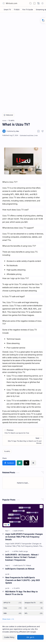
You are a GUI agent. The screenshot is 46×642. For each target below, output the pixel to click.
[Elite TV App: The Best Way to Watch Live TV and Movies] (23, 440)
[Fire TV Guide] (27, 9)
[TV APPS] (7, 451)
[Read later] (38, 131)
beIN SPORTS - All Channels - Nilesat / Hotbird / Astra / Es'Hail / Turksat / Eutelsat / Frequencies (22, 557)
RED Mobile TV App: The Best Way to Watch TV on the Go (21, 592)
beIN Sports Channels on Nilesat (19, 569)
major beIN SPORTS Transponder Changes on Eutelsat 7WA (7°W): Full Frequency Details (24, 537)
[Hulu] (12, 608)
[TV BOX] (16, 9)
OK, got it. (30, 637)
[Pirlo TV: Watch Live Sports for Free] (23, 431)
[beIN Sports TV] (20, 565)
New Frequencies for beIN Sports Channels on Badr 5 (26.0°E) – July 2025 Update (22, 580)
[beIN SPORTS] (18, 531)
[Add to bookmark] (41, 506)
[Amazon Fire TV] (33, 602)
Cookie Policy (9, 637)
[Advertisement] (23, 38)
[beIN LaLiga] (23, 551)
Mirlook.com (11, 3)
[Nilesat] (28, 565)
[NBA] (12, 613)
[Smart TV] (7, 9)
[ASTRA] (16, 551)
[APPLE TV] (12, 602)
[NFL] (33, 613)
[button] (3, 3)
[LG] (33, 608)
